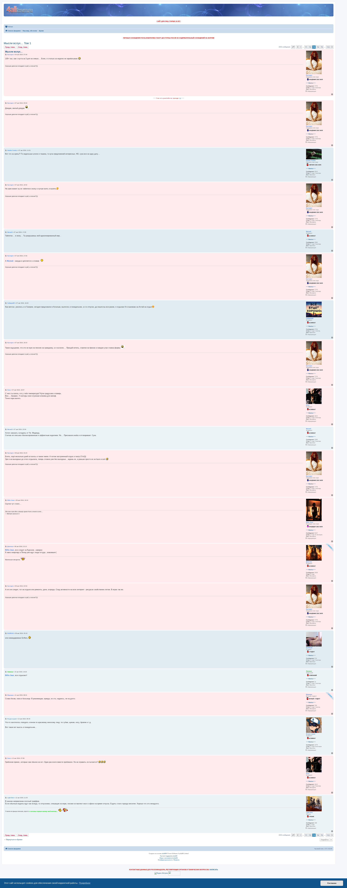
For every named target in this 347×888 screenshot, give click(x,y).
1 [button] (300, 47)
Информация (311, 91)
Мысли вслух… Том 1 (17, 43)
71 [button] (306, 47)
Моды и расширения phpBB (169, 858)
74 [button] (318, 47)
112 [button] (328, 47)
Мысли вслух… (14, 51)
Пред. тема (10, 47)
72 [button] (310, 47)
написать (214, 869)
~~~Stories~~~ (311, 83)
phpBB (164, 853)
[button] (293, 47)
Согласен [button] (331, 883)
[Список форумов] (19, 10)
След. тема (22, 47)
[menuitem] (9, 26)
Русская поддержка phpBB (168, 856)
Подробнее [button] (84, 883)
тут (180, 98)
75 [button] (322, 47)
